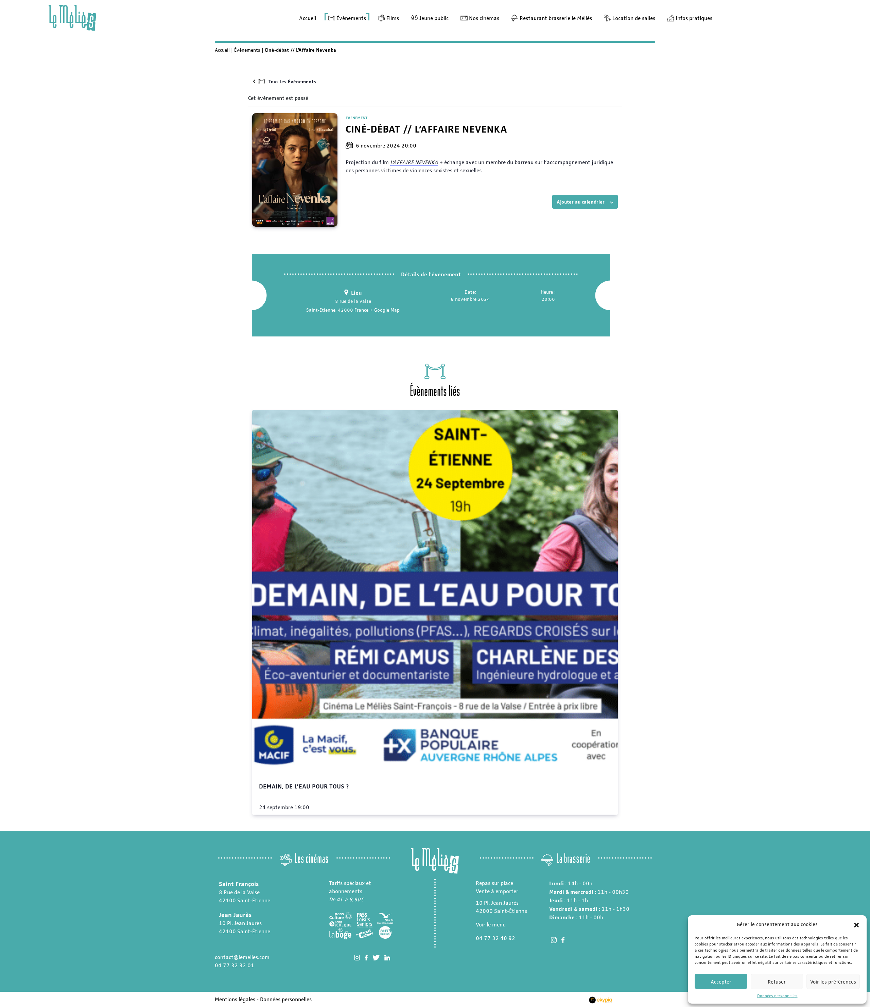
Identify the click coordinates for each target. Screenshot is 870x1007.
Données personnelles (777, 995)
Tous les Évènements (292, 81)
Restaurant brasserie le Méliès (556, 17)
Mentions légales (235, 999)
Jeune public (434, 17)
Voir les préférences (833, 981)
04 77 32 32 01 (234, 965)
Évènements (351, 17)
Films (392, 17)
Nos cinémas (484, 17)
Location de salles (633, 17)
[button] (856, 924)
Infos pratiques (694, 17)
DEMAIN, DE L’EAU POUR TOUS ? (304, 786)
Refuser (777, 981)
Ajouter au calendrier (581, 201)
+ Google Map (385, 310)
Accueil (307, 17)
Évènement (356, 117)
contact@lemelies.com (242, 956)
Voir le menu (491, 924)
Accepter (721, 981)
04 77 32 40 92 (495, 937)
